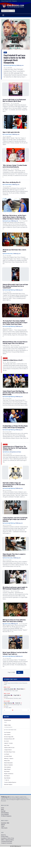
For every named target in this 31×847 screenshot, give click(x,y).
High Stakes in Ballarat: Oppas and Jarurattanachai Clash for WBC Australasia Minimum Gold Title (14, 484)
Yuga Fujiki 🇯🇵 (17, 695)
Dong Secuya (7, 221)
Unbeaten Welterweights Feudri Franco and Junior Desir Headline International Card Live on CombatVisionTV (15, 286)
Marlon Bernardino (8, 253)
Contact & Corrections (6, 843)
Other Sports (4, 828)
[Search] (13, 11)
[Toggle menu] (3, 15)
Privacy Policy (4, 836)
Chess (2, 826)
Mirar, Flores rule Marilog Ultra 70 (11, 182)
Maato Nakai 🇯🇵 (21, 689)
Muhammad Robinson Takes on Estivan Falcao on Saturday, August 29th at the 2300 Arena (15, 342)
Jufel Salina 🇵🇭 (8, 695)
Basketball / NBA (5, 823)
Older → (20, 672)
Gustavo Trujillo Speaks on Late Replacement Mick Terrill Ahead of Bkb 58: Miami (14, 100)
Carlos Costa (7, 623)
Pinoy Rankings (5, 814)
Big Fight (3, 811)
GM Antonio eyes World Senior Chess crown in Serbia (14, 250)
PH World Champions (6, 816)
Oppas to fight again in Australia (11, 132)
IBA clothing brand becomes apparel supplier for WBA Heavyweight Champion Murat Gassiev (15, 588)
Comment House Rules (6, 841)
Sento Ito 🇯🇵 (18, 703)
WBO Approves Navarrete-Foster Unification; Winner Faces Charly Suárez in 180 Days (14, 620)
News (2, 809)
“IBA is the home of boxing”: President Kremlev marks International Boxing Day (15, 166)
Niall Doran (6, 451)
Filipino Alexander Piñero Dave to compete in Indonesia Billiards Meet (14, 555)
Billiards (3, 824)
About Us (3, 834)
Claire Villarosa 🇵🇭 (9, 703)
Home (2, 807)
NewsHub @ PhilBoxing (10, 65)
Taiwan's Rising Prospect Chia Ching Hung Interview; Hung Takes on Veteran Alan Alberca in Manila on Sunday (15, 392)
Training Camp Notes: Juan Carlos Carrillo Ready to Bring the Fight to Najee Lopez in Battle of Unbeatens (15, 519)
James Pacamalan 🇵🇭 (9, 689)
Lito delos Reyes (8, 134)
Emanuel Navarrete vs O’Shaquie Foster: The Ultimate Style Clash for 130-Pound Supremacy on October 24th (15, 448)
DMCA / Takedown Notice (7, 839)
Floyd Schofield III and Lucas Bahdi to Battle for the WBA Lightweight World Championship (14, 59)
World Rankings (5, 812)
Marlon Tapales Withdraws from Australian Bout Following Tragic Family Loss (15, 653)
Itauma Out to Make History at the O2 (13, 360)
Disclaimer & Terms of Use (7, 838)
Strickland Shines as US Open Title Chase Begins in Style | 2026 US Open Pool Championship (15, 426)
